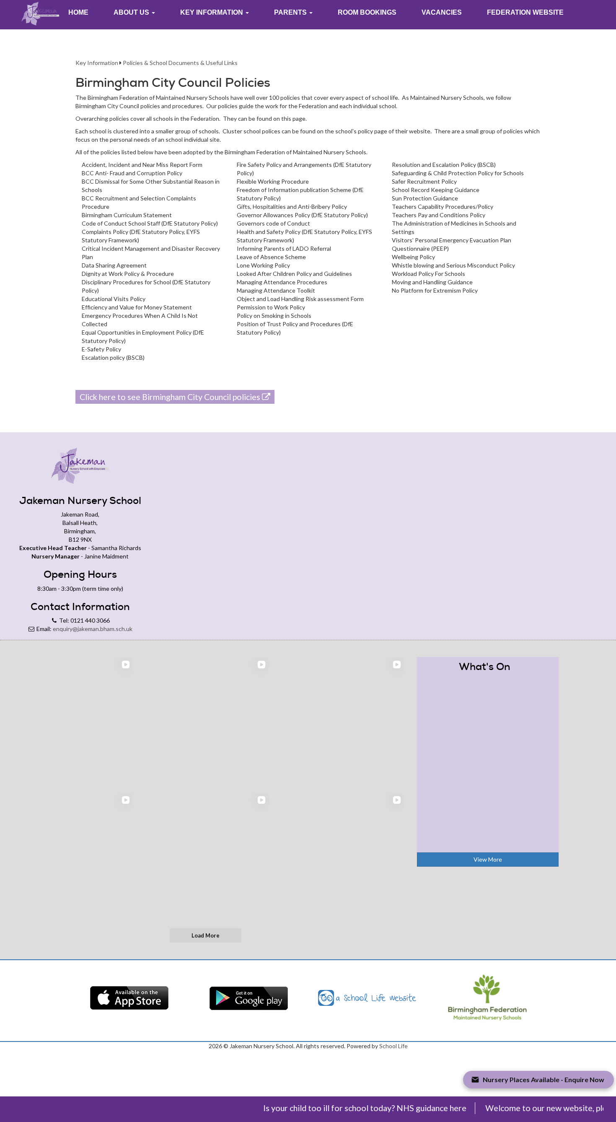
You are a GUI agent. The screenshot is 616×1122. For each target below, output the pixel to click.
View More (488, 859)
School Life (393, 1045)
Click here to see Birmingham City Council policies (171, 397)
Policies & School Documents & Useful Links (180, 62)
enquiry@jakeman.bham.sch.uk (92, 628)
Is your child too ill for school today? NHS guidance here (349, 1108)
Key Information (96, 62)
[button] (134, 12)
